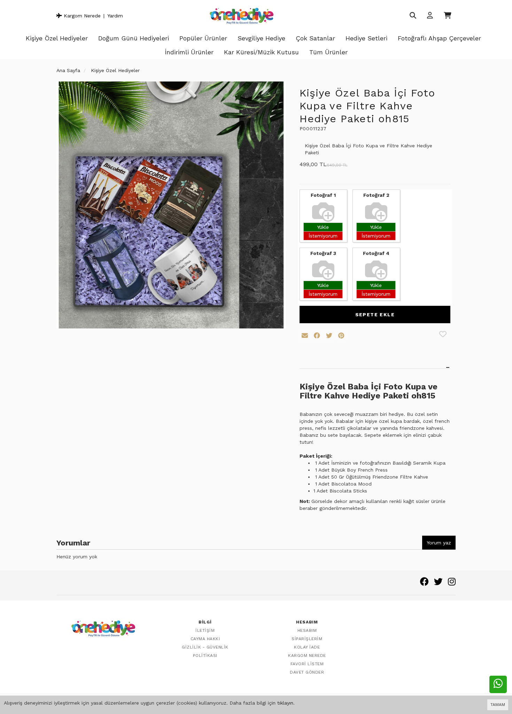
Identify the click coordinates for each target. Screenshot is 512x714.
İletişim (205, 630)
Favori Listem (307, 663)
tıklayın (285, 703)
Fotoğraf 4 (376, 253)
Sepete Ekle (375, 314)
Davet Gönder (307, 672)
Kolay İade (307, 647)
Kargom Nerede (81, 15)
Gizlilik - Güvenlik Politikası (205, 651)
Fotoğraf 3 (323, 253)
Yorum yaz (439, 542)
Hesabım (307, 630)
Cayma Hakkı (205, 638)
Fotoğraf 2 (376, 195)
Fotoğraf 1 (323, 195)
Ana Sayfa (68, 70)
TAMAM (497, 704)
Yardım (115, 15)
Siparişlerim (307, 638)
